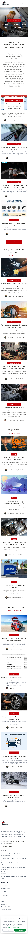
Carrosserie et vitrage (14, 20)
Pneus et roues (4, 898)
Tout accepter (20, 930)
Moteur (14, 454)
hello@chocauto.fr (7, 846)
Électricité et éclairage (14, 182)
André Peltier (4, 891)
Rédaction (4, 882)
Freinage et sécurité (6, 909)
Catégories (4, 895)
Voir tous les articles (14, 255)
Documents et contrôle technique (14, 100)
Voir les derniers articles (14, 242)
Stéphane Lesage (5, 888)
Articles (3, 850)
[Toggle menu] (25, 3)
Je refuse (8, 930)
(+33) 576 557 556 (7, 844)
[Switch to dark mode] (22, 3)
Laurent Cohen (4, 885)
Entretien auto (14, 220)
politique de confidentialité (13, 927)
